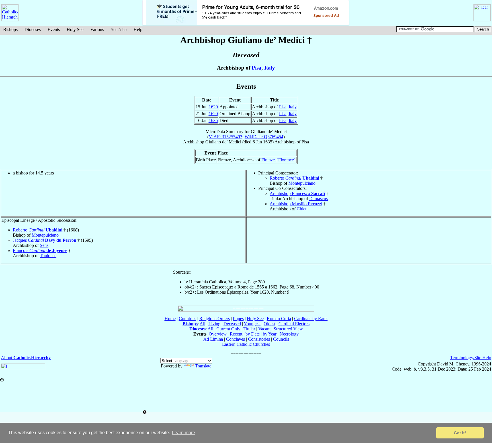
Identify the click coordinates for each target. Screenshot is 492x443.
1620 (213, 106)
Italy (269, 68)
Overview (218, 334)
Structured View (288, 328)
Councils (281, 339)
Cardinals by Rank (311, 318)
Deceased (232, 323)
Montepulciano (301, 183)
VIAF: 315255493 (225, 136)
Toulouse (48, 255)
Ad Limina (213, 339)
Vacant (264, 328)
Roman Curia (279, 318)
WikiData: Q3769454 (264, 136)
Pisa (256, 68)
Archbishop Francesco (297, 193)
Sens (44, 245)
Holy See (75, 29)
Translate (203, 365)
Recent (236, 334)
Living (214, 323)
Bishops (10, 29)
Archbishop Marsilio (296, 203)
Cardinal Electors (293, 323)
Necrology (289, 334)
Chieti (302, 208)
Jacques (44, 240)
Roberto (294, 178)
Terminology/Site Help (470, 357)
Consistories (259, 339)
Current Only (228, 328)
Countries (187, 318)
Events (54, 29)
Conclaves (235, 339)
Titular (249, 328)
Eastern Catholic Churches (246, 344)
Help (138, 29)
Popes (238, 318)
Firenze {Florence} (278, 159)
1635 (213, 120)
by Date (252, 334)
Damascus (318, 198)
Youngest (252, 323)
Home (170, 318)
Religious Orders (214, 318)
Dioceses (32, 29)
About (26, 357)
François (40, 250)
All (202, 323)
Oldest (269, 323)
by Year (269, 334)
